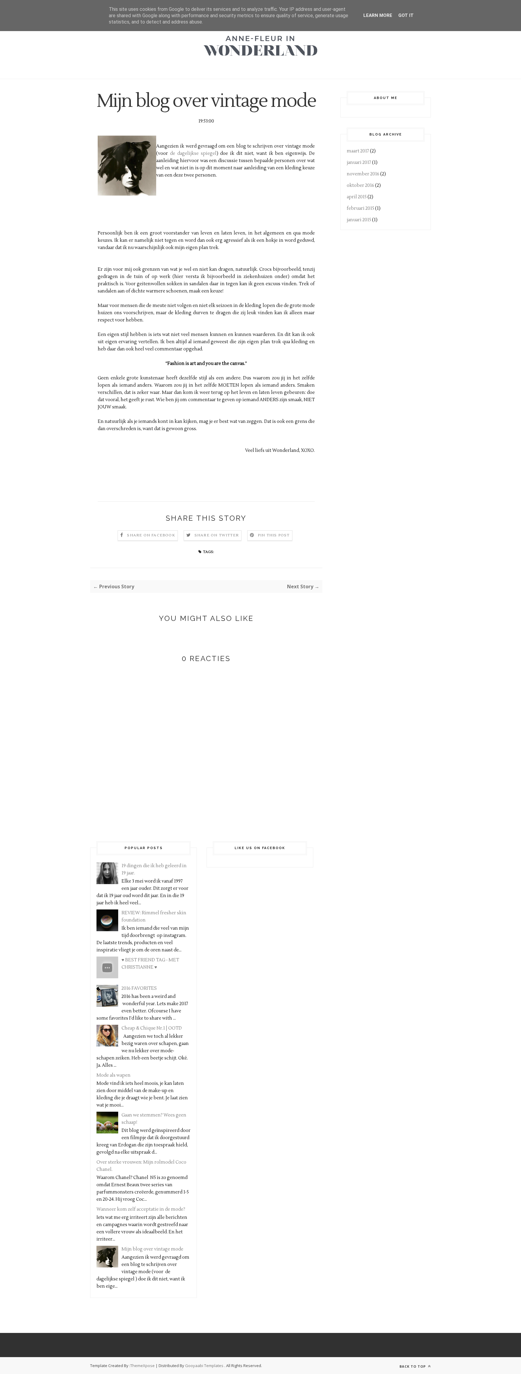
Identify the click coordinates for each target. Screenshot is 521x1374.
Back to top (413, 1366)
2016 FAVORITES (139, 988)
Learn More (377, 15)
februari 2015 (360, 208)
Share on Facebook (151, 535)
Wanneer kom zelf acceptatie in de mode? (140, 1209)
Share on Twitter (216, 535)
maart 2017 (358, 151)
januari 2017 (359, 162)
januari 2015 (359, 220)
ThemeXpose (142, 1365)
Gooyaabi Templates (204, 1365)
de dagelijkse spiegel (193, 153)
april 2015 (357, 197)
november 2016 (363, 174)
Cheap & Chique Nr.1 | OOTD (152, 1028)
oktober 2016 (360, 185)
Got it (406, 15)
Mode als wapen (113, 1075)
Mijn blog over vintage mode (152, 1249)
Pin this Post (274, 535)
